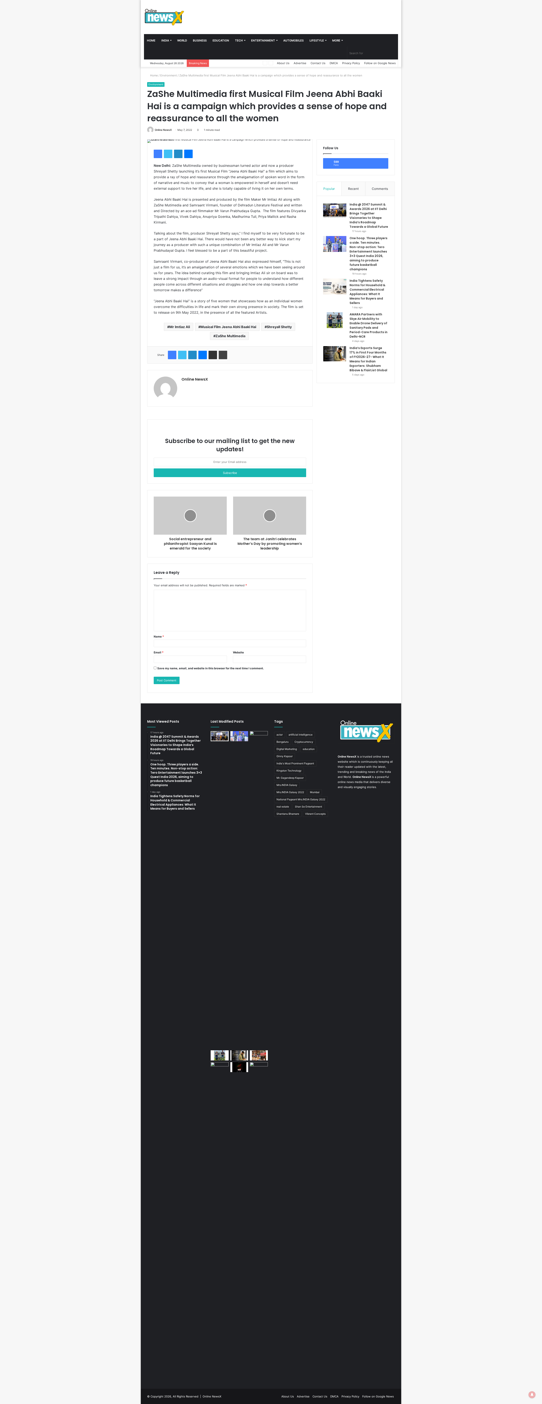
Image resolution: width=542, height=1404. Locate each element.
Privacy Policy (351, 63)
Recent (353, 189)
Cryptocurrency (304, 741)
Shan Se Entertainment (308, 806)
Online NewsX (163, 129)
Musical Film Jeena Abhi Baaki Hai (228, 327)
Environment (168, 75)
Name (159, 636)
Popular (329, 189)
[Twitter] (168, 154)
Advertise (300, 63)
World (182, 40)
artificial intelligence (300, 734)
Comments (380, 189)
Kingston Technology (289, 770)
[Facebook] (158, 154)
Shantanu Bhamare (288, 813)
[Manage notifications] (532, 1394)
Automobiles (293, 40)
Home (151, 40)
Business (200, 40)
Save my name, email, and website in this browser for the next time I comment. (210, 668)
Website (238, 652)
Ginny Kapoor (285, 756)
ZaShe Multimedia (230, 336)
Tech (239, 40)
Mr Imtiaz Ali (179, 327)
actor (280, 734)
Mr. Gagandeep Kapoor (290, 777)
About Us (283, 63)
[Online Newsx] (164, 16)
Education (221, 40)
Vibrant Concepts (315, 813)
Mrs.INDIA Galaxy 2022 (290, 792)
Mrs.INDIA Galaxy (287, 785)
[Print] (223, 355)
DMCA (334, 63)
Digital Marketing (287, 749)
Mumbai (314, 792)
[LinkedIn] (178, 154)
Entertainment (263, 40)
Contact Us (318, 63)
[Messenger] (188, 154)
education (309, 749)
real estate (283, 806)
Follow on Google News (380, 63)
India (165, 40)
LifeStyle (317, 40)
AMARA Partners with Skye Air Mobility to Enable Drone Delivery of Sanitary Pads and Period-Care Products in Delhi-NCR (368, 325)
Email (158, 652)
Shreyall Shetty (279, 327)
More (336, 40)
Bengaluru (283, 741)
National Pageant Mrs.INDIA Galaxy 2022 (301, 799)
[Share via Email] (213, 355)
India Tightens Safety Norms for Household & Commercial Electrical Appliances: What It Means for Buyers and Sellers (367, 292)
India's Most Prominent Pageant (295, 763)
